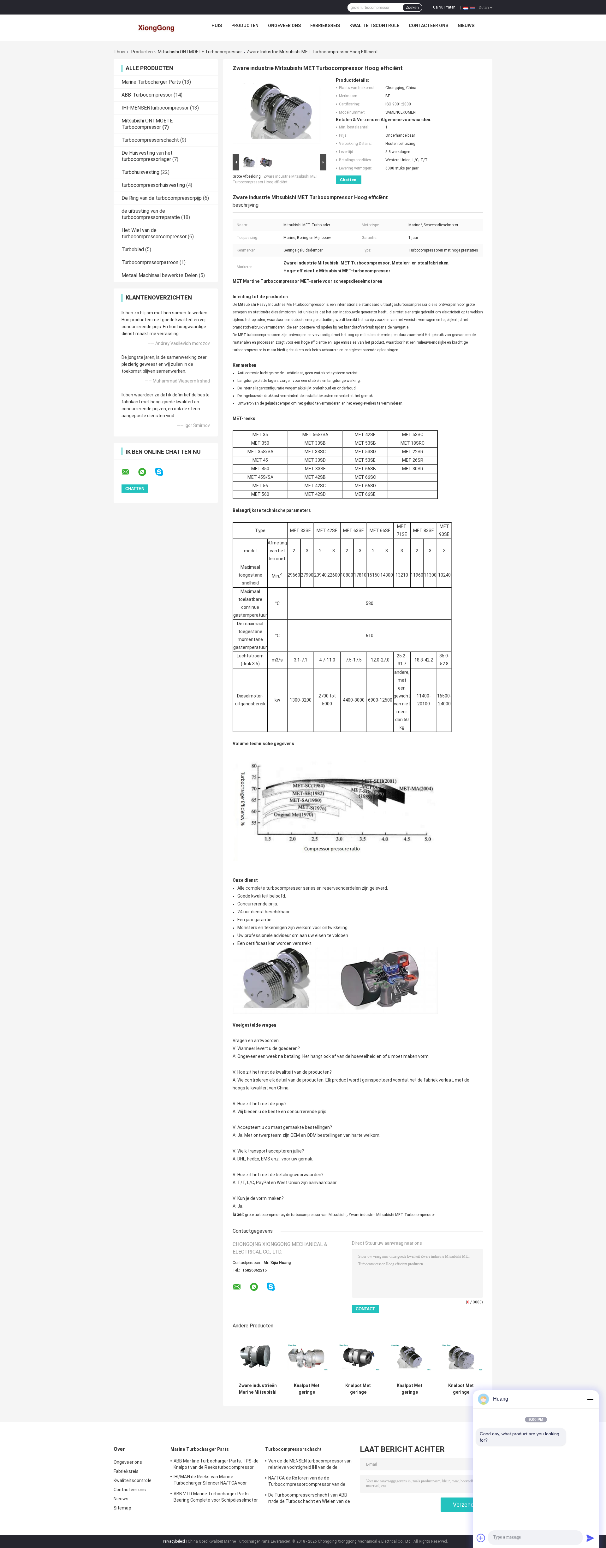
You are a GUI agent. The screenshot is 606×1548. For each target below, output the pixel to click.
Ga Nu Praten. (444, 7)
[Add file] (481, 1538)
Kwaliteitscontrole (374, 25)
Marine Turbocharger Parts (151, 82)
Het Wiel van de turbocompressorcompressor (154, 233)
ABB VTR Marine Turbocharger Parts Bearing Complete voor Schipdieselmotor (216, 1497)
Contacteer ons (428, 25)
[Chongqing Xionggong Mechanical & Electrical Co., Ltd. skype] (163, 472)
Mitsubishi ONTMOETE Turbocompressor (200, 51)
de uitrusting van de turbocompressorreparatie (151, 214)
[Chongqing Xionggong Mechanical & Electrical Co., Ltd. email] (129, 472)
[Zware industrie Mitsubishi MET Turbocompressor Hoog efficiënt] (277, 115)
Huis (216, 25)
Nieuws (466, 25)
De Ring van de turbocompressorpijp (162, 198)
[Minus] (590, 1399)
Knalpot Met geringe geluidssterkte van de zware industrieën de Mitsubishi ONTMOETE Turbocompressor (306, 1389)
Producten (244, 25)
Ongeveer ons (284, 25)
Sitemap (122, 1507)
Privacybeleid (174, 1541)
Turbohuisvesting (140, 172)
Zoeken (412, 7)
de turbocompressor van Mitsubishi (316, 1215)
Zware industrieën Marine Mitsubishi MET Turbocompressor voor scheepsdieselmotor (258, 1389)
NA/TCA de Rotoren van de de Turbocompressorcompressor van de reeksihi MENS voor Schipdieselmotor (306, 1482)
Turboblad (133, 249)
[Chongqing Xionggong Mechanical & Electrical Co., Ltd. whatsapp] (146, 472)
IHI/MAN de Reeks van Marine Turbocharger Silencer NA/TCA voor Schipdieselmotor (210, 1480)
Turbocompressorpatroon (150, 262)
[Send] (590, 1538)
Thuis (119, 51)
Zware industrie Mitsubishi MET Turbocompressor (391, 1215)
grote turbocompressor (264, 1215)
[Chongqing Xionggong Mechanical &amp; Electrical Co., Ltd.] (157, 27)
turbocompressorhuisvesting (153, 185)
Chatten (348, 179)
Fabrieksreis (325, 25)
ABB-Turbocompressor (147, 95)
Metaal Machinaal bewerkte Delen (160, 275)
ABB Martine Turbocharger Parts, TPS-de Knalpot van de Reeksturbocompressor (216, 1464)
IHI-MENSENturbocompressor (155, 108)
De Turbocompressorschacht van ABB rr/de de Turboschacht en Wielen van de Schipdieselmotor (309, 1499)
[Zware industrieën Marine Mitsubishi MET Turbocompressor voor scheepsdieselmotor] (257, 1357)
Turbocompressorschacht (150, 140)
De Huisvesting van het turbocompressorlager (147, 156)
